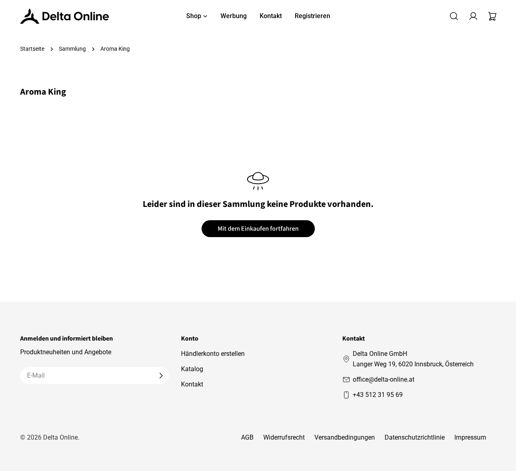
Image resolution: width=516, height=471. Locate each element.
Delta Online (60, 437)
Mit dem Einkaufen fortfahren (258, 228)
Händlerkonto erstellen (213, 353)
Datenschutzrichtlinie (415, 437)
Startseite (32, 48)
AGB (247, 437)
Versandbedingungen (344, 437)
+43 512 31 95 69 (378, 395)
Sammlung (72, 48)
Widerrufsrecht (284, 437)
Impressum (470, 437)
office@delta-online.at (383, 379)
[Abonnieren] (161, 375)
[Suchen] (454, 16)
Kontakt (192, 384)
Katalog (192, 369)
